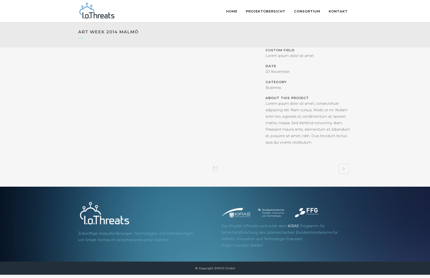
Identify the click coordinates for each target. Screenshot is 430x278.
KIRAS (293, 226)
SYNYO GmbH (224, 268)
